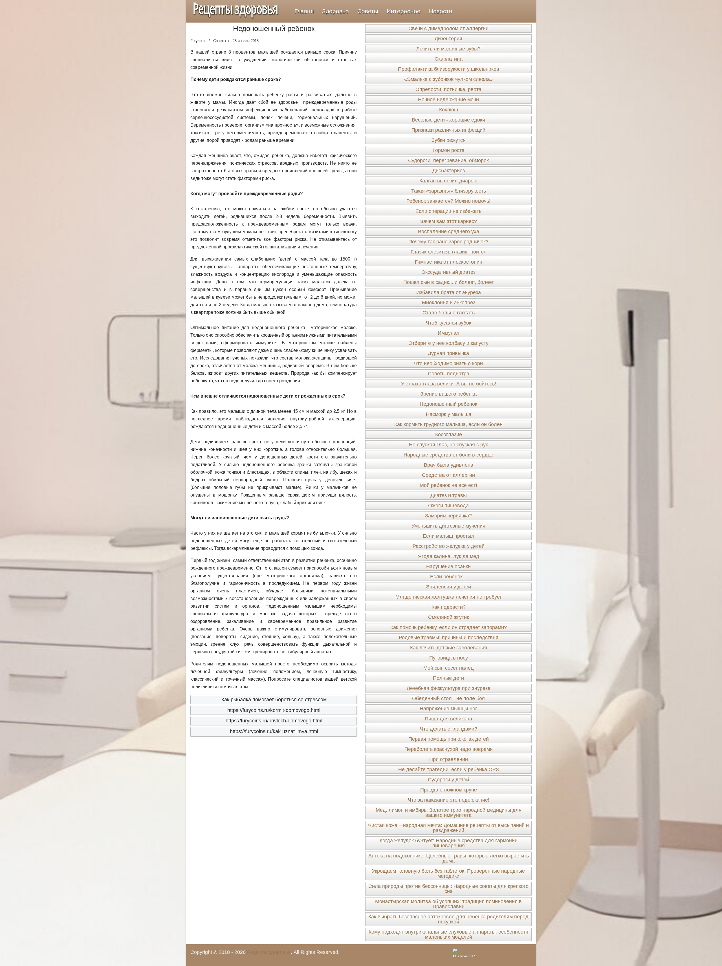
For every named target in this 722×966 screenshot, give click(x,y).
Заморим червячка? (448, 516)
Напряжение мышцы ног (448, 708)
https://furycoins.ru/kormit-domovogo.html (273, 710)
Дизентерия (448, 38)
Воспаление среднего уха (448, 231)
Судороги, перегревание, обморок (448, 160)
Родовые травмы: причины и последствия (448, 637)
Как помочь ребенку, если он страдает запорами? (448, 627)
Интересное (404, 11)
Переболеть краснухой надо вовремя (448, 749)
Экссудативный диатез (449, 272)
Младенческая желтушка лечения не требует (448, 597)
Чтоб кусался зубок (448, 323)
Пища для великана (448, 719)
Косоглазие (448, 434)
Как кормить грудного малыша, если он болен (448, 424)
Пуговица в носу (448, 658)
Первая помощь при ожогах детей (448, 739)
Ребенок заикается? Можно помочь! (448, 201)
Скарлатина (449, 59)
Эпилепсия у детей (448, 587)
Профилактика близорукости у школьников (448, 69)
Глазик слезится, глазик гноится (449, 252)
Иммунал (448, 333)
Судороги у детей (448, 779)
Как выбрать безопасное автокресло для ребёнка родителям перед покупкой (448, 919)
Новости (440, 11)
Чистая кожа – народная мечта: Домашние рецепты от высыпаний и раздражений (448, 827)
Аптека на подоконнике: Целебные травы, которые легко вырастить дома (448, 858)
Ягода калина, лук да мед (448, 556)
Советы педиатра (448, 373)
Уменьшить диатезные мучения (448, 526)
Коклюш (448, 110)
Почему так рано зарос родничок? (448, 241)
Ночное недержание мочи (448, 99)
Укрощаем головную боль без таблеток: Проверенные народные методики (448, 873)
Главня (304, 11)
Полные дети (448, 678)
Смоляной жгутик (448, 617)
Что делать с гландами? (448, 729)
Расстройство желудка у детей (449, 546)
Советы (367, 11)
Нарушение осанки (448, 566)
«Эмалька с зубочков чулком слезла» (448, 79)
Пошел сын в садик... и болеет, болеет (448, 282)
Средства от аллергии (448, 475)
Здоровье (335, 11)
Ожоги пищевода (448, 505)
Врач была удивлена (448, 465)
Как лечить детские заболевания (448, 647)
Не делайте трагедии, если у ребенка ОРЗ (448, 769)
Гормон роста (449, 150)
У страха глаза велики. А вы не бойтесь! (448, 384)
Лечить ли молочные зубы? (448, 49)
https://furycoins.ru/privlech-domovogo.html (274, 721)
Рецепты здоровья (269, 952)
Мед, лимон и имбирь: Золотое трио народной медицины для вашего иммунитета (448, 812)
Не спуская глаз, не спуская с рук (448, 444)
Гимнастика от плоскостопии (448, 262)
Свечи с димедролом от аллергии (448, 28)
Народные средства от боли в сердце (448, 455)
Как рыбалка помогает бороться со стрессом (274, 699)
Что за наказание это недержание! (448, 800)
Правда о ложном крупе (448, 790)
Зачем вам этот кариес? (448, 221)
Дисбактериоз (448, 170)
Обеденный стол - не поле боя (448, 698)
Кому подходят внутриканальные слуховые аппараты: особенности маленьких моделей (448, 934)
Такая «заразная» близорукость (448, 191)
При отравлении (448, 759)
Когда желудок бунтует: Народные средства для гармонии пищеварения (449, 843)
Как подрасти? (449, 607)
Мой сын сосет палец (448, 668)
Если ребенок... (448, 576)
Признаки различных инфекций (448, 130)
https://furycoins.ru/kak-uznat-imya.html (274, 731)
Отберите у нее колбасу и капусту (448, 343)
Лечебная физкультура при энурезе (448, 688)
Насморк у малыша (448, 414)
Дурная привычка (448, 353)
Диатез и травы (448, 495)
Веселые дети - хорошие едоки (448, 120)
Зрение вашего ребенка (448, 394)
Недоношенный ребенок (448, 404)
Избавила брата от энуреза (448, 292)
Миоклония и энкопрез (448, 302)
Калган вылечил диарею (448, 181)
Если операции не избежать (448, 211)
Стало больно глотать (448, 313)
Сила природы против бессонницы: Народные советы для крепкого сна (448, 888)
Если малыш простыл (448, 536)
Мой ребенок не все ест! (448, 485)
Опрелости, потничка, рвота (448, 89)
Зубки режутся (449, 140)
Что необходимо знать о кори (448, 363)
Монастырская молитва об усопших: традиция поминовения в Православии (448, 904)
